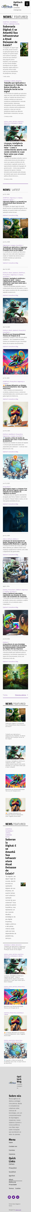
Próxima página (21, 695)
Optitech (15, 121)
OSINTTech (6, 22)
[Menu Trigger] (27, 3)
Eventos (5, 590)
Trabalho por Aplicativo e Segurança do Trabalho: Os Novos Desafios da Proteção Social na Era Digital (15, 87)
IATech (10, 121)
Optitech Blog (17, 3)
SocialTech (19, 81)
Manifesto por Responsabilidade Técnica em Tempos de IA (14, 335)
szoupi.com (18, 1210)
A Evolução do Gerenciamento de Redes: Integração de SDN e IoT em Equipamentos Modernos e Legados (15, 542)
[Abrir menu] (27, 7)
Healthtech (12, 434)
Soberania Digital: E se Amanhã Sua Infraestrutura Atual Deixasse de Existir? (15, 203)
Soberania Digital (14, 24)
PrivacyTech (7, 123)
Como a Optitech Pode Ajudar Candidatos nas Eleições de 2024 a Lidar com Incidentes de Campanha (15, 595)
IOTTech (9, 539)
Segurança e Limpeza (9, 81)
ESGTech (6, 121)
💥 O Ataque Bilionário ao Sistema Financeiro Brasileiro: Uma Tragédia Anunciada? (15, 387)
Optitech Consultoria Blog (10, 215)
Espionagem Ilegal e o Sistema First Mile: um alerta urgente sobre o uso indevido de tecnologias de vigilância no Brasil (15, 491)
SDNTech (15, 539)
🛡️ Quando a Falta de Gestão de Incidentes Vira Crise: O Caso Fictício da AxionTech (15, 439)
